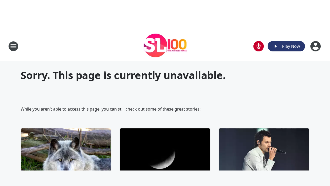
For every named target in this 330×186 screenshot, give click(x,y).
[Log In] (316, 46)
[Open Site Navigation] (13, 46)
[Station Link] (165, 46)
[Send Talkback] (258, 46)
